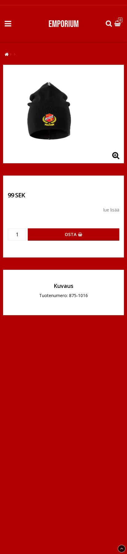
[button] (118, 23)
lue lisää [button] (111, 210)
